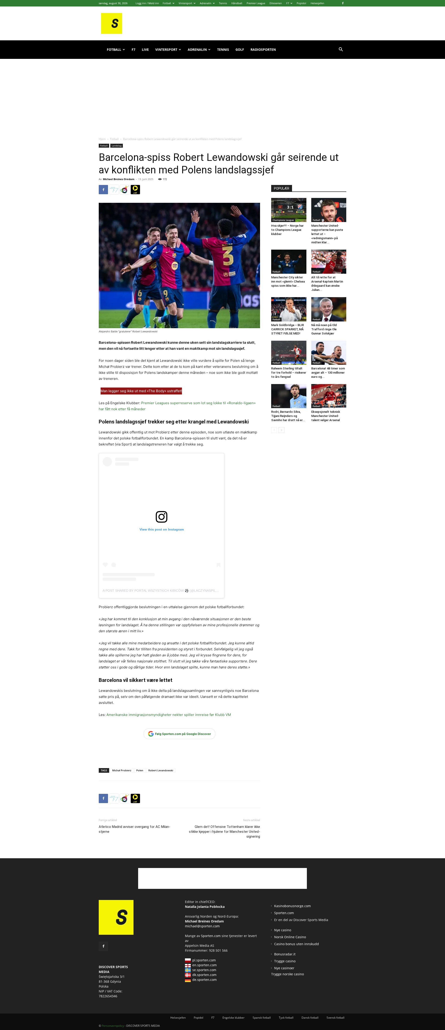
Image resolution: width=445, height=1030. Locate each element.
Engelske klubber (233, 1018)
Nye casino (282, 930)
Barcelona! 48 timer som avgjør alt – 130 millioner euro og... (328, 372)
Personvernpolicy (113, 1026)
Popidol (301, 3)
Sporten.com (211, 936)
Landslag (116, 145)
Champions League (283, 220)
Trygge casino (285, 961)
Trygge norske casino (287, 974)
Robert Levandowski (160, 770)
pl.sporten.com (204, 960)
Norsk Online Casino (290, 937)
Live (145, 49)
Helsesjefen (317, 3)
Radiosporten (263, 49)
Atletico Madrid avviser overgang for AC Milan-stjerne (134, 829)
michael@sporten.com (202, 926)
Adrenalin (205, 3)
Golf (239, 49)
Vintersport (185, 3)
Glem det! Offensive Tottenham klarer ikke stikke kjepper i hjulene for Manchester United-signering (224, 832)
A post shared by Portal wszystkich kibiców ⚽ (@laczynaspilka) (162, 590)
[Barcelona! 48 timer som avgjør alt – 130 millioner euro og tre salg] (328, 353)
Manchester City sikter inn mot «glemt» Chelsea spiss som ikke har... (288, 281)
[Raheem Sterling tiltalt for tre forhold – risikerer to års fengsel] (288, 353)
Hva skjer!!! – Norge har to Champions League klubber (287, 230)
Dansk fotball (310, 1018)
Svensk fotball (335, 1018)
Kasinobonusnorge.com (292, 906)
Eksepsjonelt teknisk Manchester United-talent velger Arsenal (325, 416)
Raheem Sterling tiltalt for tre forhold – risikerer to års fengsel (288, 372)
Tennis (223, 3)
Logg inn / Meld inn (147, 3)
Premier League (256, 3)
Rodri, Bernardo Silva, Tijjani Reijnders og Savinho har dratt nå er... (288, 416)
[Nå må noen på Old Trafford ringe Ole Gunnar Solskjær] (328, 309)
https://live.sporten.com (135, 189)
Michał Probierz (121, 770)
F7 (287, 3)
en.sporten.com (204, 965)
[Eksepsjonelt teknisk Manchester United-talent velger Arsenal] (328, 396)
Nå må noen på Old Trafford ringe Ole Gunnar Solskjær (324, 329)
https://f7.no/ (114, 189)
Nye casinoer (284, 968)
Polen (139, 770)
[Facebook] (342, 3)
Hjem (102, 139)
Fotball (167, 3)
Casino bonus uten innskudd (296, 944)
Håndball (236, 3)
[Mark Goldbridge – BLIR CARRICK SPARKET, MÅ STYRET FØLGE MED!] (288, 309)
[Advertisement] (222, 93)
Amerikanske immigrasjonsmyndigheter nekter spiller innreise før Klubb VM (168, 714)
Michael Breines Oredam (118, 179)
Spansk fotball (262, 1018)
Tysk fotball (286, 1018)
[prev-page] (274, 430)
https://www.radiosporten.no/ (124, 189)
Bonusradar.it (285, 954)
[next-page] (281, 430)
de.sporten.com (204, 979)
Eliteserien (276, 3)
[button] (340, 50)
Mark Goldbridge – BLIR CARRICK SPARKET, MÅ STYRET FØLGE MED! (287, 329)
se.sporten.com (204, 970)
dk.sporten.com (204, 975)
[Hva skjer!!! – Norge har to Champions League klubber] (288, 210)
